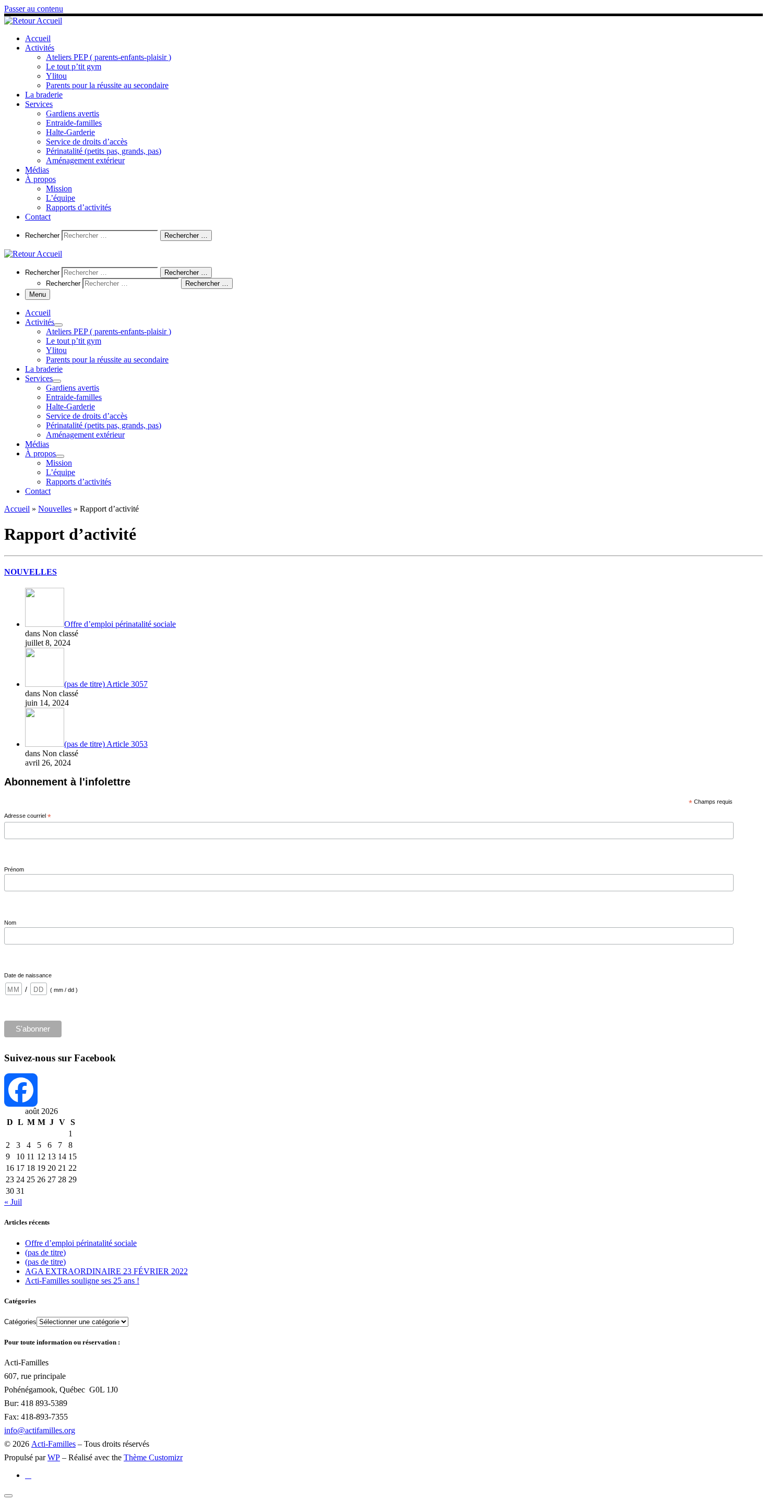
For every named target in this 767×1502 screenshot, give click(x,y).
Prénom (14, 869)
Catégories (20, 1322)
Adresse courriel (27, 816)
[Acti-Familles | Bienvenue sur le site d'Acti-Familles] (33, 20)
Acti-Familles (53, 1443)
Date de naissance (28, 975)
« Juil (13, 1201)
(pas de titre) (45, 1252)
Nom (10, 922)
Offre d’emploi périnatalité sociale (81, 1243)
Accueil (17, 508)
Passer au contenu (33, 8)
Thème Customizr (153, 1457)
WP (53, 1457)
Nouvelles (54, 508)
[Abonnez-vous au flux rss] (28, 1475)
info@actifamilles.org (39, 1430)
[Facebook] (383, 1090)
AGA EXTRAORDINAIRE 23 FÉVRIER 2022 (106, 1271)
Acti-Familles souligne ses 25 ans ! (82, 1280)
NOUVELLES (30, 571)
